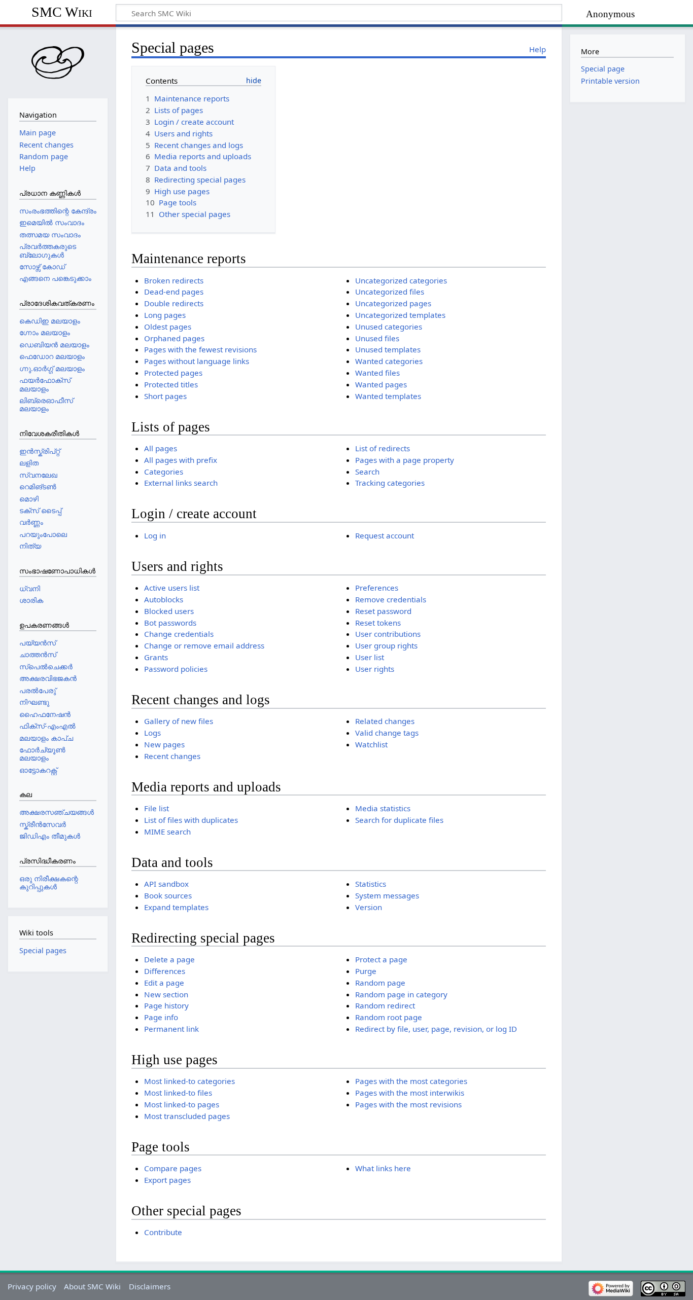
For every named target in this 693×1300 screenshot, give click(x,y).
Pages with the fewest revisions (200, 349)
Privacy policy (32, 1286)
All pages (160, 448)
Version (368, 907)
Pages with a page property (404, 460)
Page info (161, 1017)
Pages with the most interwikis (409, 1093)
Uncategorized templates (400, 315)
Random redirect (385, 1005)
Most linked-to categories (189, 1081)
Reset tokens (378, 623)
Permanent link (171, 1029)
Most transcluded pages (187, 1116)
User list (369, 657)
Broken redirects (173, 280)
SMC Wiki (61, 12)
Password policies (175, 669)
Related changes (384, 721)
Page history (166, 1005)
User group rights (386, 645)
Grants (156, 657)
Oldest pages (167, 326)
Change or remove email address (204, 645)
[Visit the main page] (58, 61)
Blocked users (169, 611)
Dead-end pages (173, 291)
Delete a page (169, 959)
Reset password (383, 611)
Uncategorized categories (401, 280)
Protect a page (381, 959)
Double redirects (173, 303)
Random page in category (401, 994)
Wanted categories (389, 361)
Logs (152, 733)
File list (156, 808)
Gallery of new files (178, 721)
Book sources (168, 895)
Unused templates (388, 349)
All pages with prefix (180, 460)
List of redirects (382, 448)
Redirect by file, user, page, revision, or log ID (436, 1029)
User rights (374, 669)
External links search (181, 483)
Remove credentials (390, 599)
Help (537, 49)
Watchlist (371, 744)
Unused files (377, 338)
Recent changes (172, 756)
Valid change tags (387, 733)
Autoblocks (163, 599)
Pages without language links (196, 361)
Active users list (171, 588)
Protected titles (171, 384)
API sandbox (166, 884)
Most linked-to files (178, 1093)
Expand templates (176, 907)
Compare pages (172, 1168)
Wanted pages (381, 384)
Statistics (370, 884)
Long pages (165, 315)
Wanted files (377, 373)
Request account (384, 535)
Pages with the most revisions (408, 1104)
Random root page (388, 1017)
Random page (380, 983)
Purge (365, 971)
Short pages (165, 396)
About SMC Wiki (92, 1286)
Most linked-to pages (181, 1104)
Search (367, 471)
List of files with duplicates (191, 820)
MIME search (167, 831)
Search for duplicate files (399, 820)
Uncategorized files (389, 291)
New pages (164, 744)
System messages (387, 895)
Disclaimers (149, 1286)
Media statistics (382, 808)
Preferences (376, 588)
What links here (383, 1168)
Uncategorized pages (393, 303)
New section (166, 994)
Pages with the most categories (411, 1081)
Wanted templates (388, 396)
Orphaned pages (174, 338)
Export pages (167, 1180)
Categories (163, 471)
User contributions (388, 634)
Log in (155, 535)
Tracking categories (390, 483)
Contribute (163, 1232)
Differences (164, 971)
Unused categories (388, 326)
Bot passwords (170, 623)
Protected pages (173, 373)
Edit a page (164, 983)
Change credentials (179, 634)
